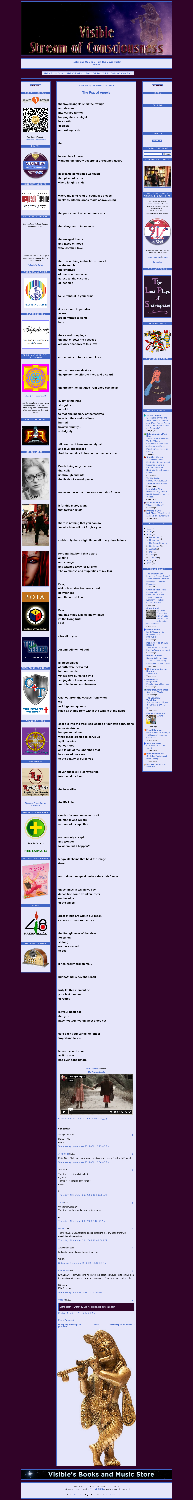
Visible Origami (153, 415)
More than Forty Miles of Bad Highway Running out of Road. (157, 494)
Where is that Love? (154, 505)
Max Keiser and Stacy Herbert (157, 644)
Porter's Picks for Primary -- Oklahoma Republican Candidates (158, 735)
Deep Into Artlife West (157, 690)
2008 (149, 560)
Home (96, 1325)
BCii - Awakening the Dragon (156, 670)
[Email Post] (108, 1119)
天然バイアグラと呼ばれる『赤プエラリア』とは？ (157, 705)
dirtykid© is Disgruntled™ (153, 680)
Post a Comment (66, 1320)
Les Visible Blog (154, 489)
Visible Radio (153, 478)
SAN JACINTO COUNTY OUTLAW (155, 744)
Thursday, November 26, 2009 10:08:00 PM (82, 1240)
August (152, 549)
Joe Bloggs (63, 1154)
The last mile (151, 673)
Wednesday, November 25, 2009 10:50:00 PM (83, 1162)
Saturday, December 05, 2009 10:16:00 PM (82, 1263)
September (154, 546)
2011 (149, 529)
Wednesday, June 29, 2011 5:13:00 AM (80, 1292)
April (151, 555)
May (151, 552)
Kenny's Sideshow (155, 713)
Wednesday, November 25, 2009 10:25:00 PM (83, 1146)
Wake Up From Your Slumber (156, 765)
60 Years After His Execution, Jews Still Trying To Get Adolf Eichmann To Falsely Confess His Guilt (155, 597)
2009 (149, 534)
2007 (149, 563)
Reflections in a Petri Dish (156, 435)
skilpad (61, 1228)
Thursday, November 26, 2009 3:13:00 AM (81, 1221)
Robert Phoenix (154, 656)
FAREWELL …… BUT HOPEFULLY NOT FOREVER (156, 634)
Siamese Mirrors (154, 503)
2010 (149, 532)
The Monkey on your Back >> (121, 1325)
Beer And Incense (155, 754)
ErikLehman (64, 1270)
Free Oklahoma (153, 730)
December (154, 537)
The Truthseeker (154, 574)
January (153, 557)
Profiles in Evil (153, 511)
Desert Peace (153, 629)
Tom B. (149, 748)
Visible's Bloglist (74, 73)
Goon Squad (152, 608)
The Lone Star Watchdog (153, 699)
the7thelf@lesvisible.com (116, 1495)
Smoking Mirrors (154, 457)
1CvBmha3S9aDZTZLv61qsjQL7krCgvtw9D (36, 139)
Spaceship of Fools (154, 692)
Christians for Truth (156, 590)
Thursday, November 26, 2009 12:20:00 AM (82, 1195)
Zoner (61, 1202)
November (154, 540)
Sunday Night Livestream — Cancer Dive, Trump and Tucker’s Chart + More (157, 660)
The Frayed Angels (96, 92)
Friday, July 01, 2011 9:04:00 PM (76, 1313)
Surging (160, 716)
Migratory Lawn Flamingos (157, 684)
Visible (61, 1300)
